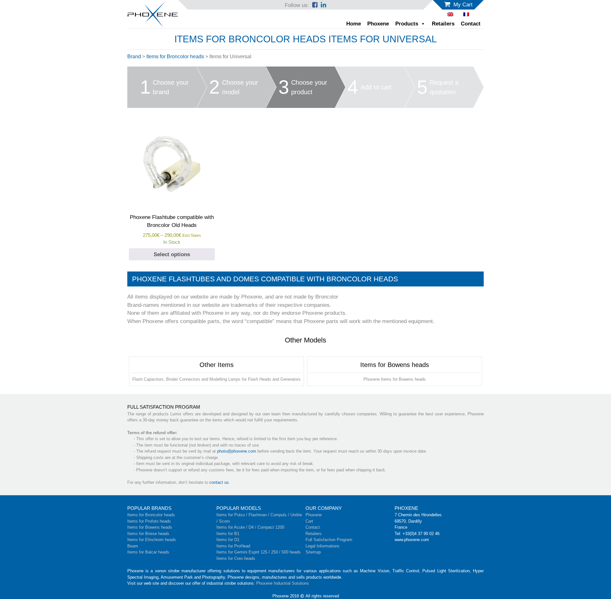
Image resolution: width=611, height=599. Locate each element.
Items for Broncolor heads (175, 56)
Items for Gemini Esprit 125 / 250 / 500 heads (258, 552)
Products (406, 24)
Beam (132, 546)
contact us (219, 482)
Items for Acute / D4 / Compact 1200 (250, 527)
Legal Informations (323, 546)
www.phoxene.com (412, 539)
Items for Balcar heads (148, 552)
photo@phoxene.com (236, 451)
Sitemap (313, 552)
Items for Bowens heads (149, 527)
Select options (172, 254)
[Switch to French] (466, 14)
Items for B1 (227, 533)
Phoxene (378, 24)
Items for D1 (227, 539)
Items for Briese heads (148, 533)
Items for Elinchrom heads (151, 539)
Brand (134, 56)
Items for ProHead (233, 546)
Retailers (443, 24)
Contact (471, 24)
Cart (309, 521)
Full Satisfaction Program (329, 539)
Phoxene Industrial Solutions (282, 583)
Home (353, 24)
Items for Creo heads (235, 558)
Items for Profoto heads (149, 521)
